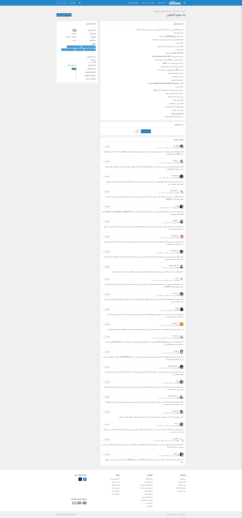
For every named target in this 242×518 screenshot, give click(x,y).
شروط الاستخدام (181, 488)
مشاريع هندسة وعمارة (146, 488)
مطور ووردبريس (173, 238)
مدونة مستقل (116, 491)
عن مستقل (183, 479)
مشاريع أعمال (149, 479)
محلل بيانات (174, 353)
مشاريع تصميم (149, 491)
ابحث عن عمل (116, 482)
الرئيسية (183, 11)
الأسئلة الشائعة (182, 482)
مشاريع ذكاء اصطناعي (146, 485)
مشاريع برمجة (149, 482)
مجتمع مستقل (116, 488)
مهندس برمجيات (173, 178)
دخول (137, 131)
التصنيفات (150, 506)
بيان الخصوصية (181, 491)
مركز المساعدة (116, 494)
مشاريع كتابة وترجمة (147, 497)
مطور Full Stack (173, 148)
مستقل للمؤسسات (115, 479)
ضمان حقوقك (182, 485)
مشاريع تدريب (149, 503)
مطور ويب (174, 163)
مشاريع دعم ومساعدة (147, 500)
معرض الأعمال (116, 485)
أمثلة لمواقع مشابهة (177, 114)
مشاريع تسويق (149, 494)
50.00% (74, 69)
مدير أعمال (91, 62)
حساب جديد (146, 131)
